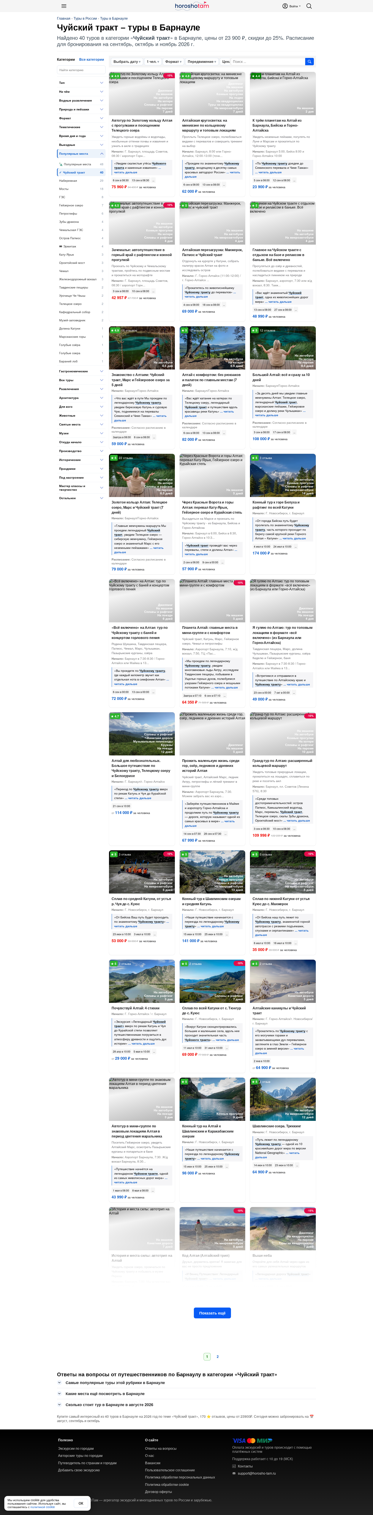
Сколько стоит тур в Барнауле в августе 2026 (109, 1404)
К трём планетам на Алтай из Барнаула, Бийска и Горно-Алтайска (277, 125)
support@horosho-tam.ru (257, 1473)
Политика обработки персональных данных (180, 1477)
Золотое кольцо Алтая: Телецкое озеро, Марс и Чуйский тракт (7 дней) (139, 507)
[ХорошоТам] (191, 6)
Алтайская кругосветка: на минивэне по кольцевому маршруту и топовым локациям (209, 125)
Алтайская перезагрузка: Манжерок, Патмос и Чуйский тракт (212, 252)
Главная (63, 18)
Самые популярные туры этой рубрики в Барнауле (115, 1382)
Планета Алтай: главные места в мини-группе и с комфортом (210, 630)
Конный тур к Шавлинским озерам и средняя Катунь (211, 901)
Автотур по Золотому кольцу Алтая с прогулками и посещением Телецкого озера (142, 125)
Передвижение (200, 61)
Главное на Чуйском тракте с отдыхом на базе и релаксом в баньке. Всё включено (278, 254)
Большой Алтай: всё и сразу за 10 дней (281, 377)
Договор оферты (158, 1492)
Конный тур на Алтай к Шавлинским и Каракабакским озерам (208, 1130)
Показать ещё (212, 1313)
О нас (149, 1456)
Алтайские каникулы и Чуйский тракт (279, 1010)
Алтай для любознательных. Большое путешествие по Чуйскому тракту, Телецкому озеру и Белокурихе (141, 768)
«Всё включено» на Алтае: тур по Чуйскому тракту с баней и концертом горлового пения (140, 632)
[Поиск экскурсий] (309, 61)
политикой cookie (42, 1507)
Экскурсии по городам (76, 1448)
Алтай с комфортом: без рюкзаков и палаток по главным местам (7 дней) (211, 379)
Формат (172, 61)
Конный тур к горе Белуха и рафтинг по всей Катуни (276, 505)
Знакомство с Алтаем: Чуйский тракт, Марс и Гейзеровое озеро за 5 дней (140, 379)
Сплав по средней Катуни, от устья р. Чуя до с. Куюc (141, 901)
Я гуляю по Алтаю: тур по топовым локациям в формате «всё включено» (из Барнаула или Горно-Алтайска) (283, 635)
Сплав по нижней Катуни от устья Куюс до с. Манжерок (281, 901)
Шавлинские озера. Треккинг (277, 1125)
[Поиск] (309, 6)
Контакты (245, 1466)
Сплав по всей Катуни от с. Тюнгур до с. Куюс (211, 1010)
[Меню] (64, 6)
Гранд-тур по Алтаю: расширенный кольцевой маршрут (282, 763)
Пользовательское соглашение (170, 1470)
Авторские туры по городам (80, 1456)
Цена (226, 61)
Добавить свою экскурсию (79, 1470)
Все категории (91, 59)
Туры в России (85, 18)
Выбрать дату (126, 61)
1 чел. (151, 61)
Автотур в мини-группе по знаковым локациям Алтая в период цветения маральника (137, 1130)
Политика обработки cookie (167, 1484)
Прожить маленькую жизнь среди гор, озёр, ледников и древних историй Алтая (210, 765)
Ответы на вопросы (161, 1448)
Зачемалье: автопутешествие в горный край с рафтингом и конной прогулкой (142, 254)
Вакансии (152, 1463)
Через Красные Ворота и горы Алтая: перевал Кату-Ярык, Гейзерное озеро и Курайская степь (212, 507)
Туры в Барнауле (114, 18)
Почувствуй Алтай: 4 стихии (136, 1007)
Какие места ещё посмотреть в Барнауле (105, 1393)
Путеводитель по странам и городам (87, 1463)
